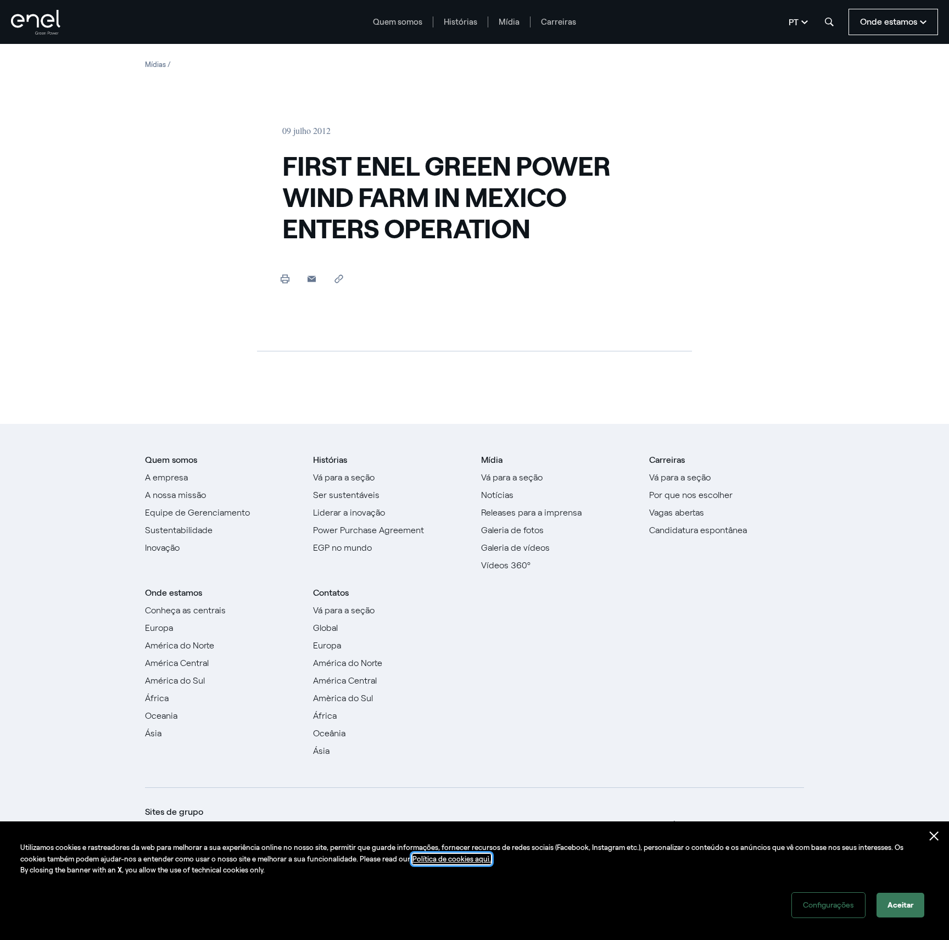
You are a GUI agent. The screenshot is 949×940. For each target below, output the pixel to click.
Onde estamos (173, 593)
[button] (311, 278)
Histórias (460, 22)
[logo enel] (35, 22)
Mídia (509, 22)
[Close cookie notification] (934, 836)
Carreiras (558, 22)
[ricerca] (829, 22)
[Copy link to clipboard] (338, 278)
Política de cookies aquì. (451, 859)
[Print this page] (284, 278)
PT (794, 22)
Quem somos (397, 22)
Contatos (331, 593)
